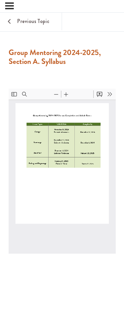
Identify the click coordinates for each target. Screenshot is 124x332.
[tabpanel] (62, 187)
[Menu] (9, 5)
